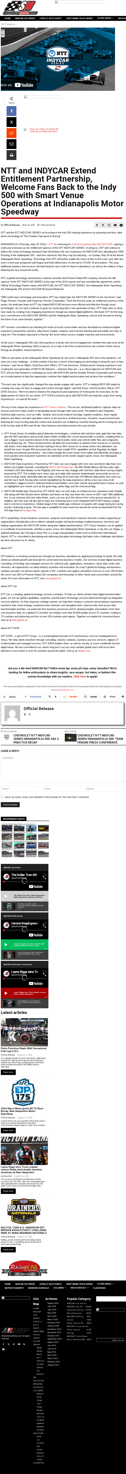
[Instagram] (109, 225)
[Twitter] (103, 225)
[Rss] (24, 1344)
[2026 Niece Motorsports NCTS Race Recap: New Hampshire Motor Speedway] (24, 1092)
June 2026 (51, 1309)
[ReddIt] (11, 133)
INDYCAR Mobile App (61, 467)
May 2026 (51, 1313)
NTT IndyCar (8, 24)
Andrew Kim (6, 1176)
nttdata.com (84, 650)
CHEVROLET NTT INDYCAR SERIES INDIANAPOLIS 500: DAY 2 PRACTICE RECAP (36, 739)
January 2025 (53, 1365)
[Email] (11, 144)
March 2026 (52, 1319)
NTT (51, 244)
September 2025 (54, 1339)
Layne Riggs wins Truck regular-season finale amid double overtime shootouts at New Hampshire (21, 1169)
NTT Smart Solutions (55, 407)
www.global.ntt (52, 578)
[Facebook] (11, 111)
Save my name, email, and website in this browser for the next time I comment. (47, 797)
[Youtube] (115, 225)
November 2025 (54, 1332)
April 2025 (51, 1355)
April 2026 (51, 1316)
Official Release (12, 224)
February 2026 (53, 1322)
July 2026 (51, 1306)
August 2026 (52, 1303)
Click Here (79, 676)
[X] (11, 122)
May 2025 (51, 1352)
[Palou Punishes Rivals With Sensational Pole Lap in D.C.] (24, 1032)
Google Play (29, 510)
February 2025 (53, 1361)
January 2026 (53, 1326)
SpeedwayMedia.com (63, 690)
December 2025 (54, 1329)
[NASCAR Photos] (121, 225)
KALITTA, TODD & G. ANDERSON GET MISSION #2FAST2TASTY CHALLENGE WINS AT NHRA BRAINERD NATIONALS (24, 1230)
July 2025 (51, 1345)
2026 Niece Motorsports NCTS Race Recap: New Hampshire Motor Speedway (22, 1111)
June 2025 (51, 1349)
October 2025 (53, 1336)
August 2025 (52, 1342)
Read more (8, 1072)
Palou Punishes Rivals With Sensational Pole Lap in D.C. (23, 1050)
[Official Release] (12, 713)
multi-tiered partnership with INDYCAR (92, 244)
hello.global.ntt (19, 620)
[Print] (11, 155)
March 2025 (52, 1358)
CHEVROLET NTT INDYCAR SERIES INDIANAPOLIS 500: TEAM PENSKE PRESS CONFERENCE (100, 739)
